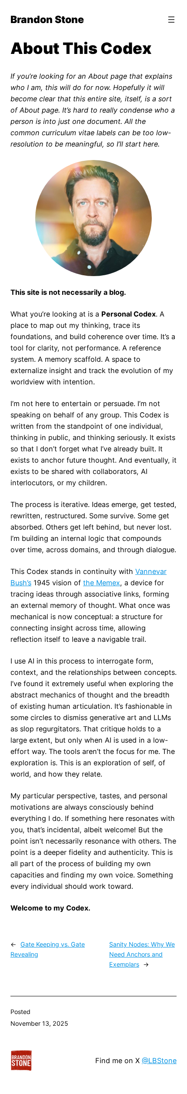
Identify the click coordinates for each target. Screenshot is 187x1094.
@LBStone (159, 1060)
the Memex (101, 582)
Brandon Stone (47, 19)
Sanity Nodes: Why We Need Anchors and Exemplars (142, 954)
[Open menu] (171, 19)
